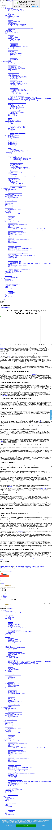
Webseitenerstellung (12, 156)
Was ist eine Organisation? (10, 189)
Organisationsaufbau (7, 188)
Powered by (16, 6)
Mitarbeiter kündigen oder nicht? (14, 246)
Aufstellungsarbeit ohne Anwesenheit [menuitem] (15, 750)
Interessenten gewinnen (12, 65)
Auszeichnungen (11, 35)
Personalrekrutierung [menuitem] (9, 727)
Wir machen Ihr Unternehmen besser (15, 193)
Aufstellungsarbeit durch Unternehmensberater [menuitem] (17, 751)
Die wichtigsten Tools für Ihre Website (20, 159)
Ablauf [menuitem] (9, 745)
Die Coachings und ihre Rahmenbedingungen (19, 150)
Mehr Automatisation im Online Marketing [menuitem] (16, 653)
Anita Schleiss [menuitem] (8, 618)
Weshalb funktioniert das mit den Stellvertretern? (17, 265)
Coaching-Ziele (13, 149)
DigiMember (11, 608)
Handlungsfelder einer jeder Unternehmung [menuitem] (13, 714)
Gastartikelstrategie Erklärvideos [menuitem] (14, 630)
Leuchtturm (10, 118)
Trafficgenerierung (11, 173)
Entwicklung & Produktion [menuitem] (13, 718)
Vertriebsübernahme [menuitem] (12, 686)
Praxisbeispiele (11, 198)
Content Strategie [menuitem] (11, 697)
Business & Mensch (9, 274)
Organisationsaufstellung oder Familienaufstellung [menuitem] (18, 769)
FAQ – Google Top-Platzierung (14, 115)
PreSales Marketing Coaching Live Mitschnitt (17, 24)
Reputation (10, 119)
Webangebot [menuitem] (10, 625)
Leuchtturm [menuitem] (10, 671)
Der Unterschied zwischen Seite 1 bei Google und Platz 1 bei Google (21, 99)
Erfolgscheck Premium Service (14, 179)
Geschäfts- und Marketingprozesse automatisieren (15, 62)
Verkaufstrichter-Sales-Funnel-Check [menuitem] (15, 701)
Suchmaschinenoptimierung (13, 75)
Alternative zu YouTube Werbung (17, 107)
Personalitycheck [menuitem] (8, 793)
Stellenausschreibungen (12, 206)
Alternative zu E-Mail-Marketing (16, 108)
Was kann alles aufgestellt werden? (15, 262)
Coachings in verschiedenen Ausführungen (16, 146)
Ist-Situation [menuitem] (10, 763)
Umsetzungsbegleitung (12, 144)
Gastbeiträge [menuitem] (10, 808)
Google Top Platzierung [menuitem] (10, 656)
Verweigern (9, 825)
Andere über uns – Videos (15, 40)
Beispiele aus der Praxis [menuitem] (12, 744)
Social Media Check (14, 181)
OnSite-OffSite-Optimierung (16, 81)
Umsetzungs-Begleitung (15, 145)
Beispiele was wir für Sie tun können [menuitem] (12, 635)
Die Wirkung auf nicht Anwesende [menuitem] (14, 753)
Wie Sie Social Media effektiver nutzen (20, 183)
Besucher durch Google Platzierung (15, 101)
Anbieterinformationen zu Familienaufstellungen (17, 224)
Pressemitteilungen (11, 292)
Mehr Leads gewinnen (12, 63)
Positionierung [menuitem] (8, 670)
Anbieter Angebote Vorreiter (13, 227)
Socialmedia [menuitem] (10, 706)
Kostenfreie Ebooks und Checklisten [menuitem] (12, 802)
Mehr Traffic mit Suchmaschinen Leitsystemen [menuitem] (17, 665)
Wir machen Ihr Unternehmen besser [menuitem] (15, 712)
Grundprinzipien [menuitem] (11, 762)
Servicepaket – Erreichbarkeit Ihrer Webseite (19, 167)
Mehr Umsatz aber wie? (12, 247)
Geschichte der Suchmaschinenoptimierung (18, 77)
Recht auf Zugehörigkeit (12, 254)
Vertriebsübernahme (12, 138)
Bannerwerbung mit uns (17, 160)
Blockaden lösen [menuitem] (8, 791)
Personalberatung (8, 210)
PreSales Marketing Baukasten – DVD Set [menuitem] (16, 629)
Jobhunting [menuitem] (10, 737)
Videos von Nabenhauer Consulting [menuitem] (12, 619)
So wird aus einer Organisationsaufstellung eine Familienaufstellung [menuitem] (21, 773)
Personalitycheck (8, 276)
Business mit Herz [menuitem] (8, 634)
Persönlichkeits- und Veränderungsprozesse (13, 271)
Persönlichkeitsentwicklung (8, 220)
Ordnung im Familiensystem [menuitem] (13, 768)
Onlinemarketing (11, 131)
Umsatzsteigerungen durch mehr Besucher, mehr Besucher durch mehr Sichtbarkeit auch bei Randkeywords (29, 98)
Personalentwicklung (9, 203)
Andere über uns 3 (14, 44)
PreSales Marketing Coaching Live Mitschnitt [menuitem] (17, 627)
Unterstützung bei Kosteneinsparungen (15, 259)
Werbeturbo (12, 175)
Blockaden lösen (8, 273)
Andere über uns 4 (14, 45)
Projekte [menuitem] (9, 645)
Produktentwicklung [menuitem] (9, 715)
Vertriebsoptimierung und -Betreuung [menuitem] (12, 683)
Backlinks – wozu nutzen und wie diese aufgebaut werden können (23, 90)
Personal (4, 202)
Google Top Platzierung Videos (14, 21)
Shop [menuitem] (4, 815)
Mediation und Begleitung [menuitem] (10, 790)
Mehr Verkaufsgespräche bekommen (15, 67)
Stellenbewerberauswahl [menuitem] (12, 775)
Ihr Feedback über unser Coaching (17, 151)
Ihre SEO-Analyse (11, 114)
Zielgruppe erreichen (14, 88)
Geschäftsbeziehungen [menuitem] (12, 761)
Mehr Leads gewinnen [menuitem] (12, 648)
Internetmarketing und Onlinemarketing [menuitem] (13, 675)
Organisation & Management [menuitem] (11, 720)
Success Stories (11, 51)
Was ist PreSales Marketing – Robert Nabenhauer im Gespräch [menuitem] (20, 631)
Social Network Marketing (15, 184)
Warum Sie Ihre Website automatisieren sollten (22, 158)
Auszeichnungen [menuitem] (11, 638)
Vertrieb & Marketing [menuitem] (7, 646)
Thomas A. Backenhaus (15, 56)
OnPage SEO (15, 166)
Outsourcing (10, 130)
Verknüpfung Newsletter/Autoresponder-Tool (19, 126)
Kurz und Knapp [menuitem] (11, 617)
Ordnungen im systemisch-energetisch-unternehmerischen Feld (20, 248)
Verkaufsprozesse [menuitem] (11, 679)
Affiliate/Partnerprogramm (10, 285)
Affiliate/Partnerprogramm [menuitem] (10, 803)
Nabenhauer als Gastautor (13, 50)
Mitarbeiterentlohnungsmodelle (14, 213)
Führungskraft (20, 531)
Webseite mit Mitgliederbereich (16, 163)
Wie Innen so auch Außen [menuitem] (13, 784)
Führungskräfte (44, 488)
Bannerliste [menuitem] (10, 806)
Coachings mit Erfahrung (15, 39)
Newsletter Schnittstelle (15, 125)
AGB (6, 294)
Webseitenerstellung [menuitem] (12, 699)
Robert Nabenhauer (9, 11)
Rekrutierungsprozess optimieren (14, 209)
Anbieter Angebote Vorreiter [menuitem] (13, 746)
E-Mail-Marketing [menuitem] (11, 677)
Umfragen (7, 281)
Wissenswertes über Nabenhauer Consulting (16, 10)
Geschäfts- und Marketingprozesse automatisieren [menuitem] (15, 647)
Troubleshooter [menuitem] (8, 738)
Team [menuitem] (9, 616)
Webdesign (10, 122)
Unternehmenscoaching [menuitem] (12, 691)
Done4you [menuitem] (10, 700)
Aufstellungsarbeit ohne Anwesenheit (15, 231)
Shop (4, 298)
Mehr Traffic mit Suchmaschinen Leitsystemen (17, 103)
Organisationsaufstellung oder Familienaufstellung (18, 250)
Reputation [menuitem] (10, 672)
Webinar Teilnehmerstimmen (13, 37)
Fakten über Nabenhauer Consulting (15, 9)
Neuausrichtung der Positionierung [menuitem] (14, 673)
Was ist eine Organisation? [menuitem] (10, 708)
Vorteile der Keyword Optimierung (17, 96)
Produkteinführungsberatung (13, 197)
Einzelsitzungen (11, 238)
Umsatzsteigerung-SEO (15, 82)
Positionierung (8, 116)
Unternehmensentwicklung (10, 191)
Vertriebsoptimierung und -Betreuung (12, 135)
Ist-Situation (10, 244)
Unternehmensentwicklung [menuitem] (10, 710)
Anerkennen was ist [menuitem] (12, 752)
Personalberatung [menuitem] (8, 729)
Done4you (10, 169)
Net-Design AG (13, 54)
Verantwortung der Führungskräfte (14, 261)
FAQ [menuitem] (6, 813)
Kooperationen (8, 279)
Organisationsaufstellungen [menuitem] (13, 742)
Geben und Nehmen (12, 241)
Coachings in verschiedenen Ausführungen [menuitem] (16, 693)
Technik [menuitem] (9, 655)
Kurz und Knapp (11, 14)
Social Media (10, 20)
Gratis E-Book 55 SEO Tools (13, 73)
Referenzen (7, 33)
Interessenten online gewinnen (14, 23)
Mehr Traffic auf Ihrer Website (14, 66)
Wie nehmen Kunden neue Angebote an (16, 268)
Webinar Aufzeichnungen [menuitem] (13, 788)
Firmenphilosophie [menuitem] (9, 611)
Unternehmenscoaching (12, 143)
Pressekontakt (10, 293)
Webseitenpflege (13, 165)
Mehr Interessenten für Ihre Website (17, 157)
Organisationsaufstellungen (13, 223)
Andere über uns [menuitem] (11, 640)
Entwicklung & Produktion (13, 199)
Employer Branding (9, 211)
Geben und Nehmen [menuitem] (12, 760)
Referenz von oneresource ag (16, 53)
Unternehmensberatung (9, 194)
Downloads (10, 289)
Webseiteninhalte (13, 80)
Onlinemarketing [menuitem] (11, 682)
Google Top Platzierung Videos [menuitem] (14, 624)
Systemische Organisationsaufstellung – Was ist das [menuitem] (18, 770)
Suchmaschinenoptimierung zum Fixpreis (18, 76)
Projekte (9, 60)
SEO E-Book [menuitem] (10, 622)
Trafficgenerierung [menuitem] (11, 702)
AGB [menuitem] (6, 812)
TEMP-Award (13, 36)
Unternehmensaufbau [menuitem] (9, 709)
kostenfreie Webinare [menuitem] (9, 798)
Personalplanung (8, 204)
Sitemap (4, 593)
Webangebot (10, 22)
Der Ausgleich (10, 235)
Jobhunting (10, 218)
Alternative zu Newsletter (15, 111)
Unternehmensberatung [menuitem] (9, 713)
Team (9, 13)
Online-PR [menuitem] (10, 698)
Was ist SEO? (13, 85)
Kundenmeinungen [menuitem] (11, 632)
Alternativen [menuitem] (10, 667)
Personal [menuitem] (4, 721)
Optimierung (2, 348)
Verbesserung (4, 395)
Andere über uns (11, 38)
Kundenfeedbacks (13, 47)
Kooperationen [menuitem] (8, 797)
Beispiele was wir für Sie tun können (12, 32)
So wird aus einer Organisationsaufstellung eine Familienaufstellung (21, 255)
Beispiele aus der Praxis (12, 225)
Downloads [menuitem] (10, 807)
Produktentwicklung (9, 196)
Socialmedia (10, 180)
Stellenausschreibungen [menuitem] (12, 725)
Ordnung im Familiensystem (13, 249)
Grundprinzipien (11, 243)
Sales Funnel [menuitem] (10, 678)
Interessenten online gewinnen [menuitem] (14, 626)
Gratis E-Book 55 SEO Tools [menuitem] (13, 657)
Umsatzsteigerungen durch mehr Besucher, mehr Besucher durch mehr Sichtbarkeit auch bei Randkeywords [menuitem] (29, 661)
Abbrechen (28, 6)
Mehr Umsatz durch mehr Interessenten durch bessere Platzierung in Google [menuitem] (23, 663)
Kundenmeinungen (11, 29)
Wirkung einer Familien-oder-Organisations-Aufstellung (19, 269)
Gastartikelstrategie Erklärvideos (14, 26)
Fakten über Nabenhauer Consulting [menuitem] (15, 612)
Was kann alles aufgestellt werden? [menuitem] (15, 780)
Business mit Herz (8, 31)
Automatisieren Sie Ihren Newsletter (17, 127)
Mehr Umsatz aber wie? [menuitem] (12, 766)
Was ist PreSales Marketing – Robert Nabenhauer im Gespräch (20, 28)
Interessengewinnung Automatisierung (17, 133)
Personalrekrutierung (9, 208)
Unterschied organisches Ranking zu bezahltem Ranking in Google (23, 97)
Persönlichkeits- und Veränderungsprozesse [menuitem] (13, 789)
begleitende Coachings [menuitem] (12, 688)
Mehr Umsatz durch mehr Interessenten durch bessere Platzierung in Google (23, 100)
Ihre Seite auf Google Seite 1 (16, 84)
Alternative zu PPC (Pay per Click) (17, 110)
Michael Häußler (13, 58)
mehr (43, 825)
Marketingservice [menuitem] (8, 695)
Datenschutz (5, 597)
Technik (9, 70)
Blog (4, 299)
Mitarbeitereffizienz (11, 216)
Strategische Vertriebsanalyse (13, 137)
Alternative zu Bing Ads (15, 106)
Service (4, 278)
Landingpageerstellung (14, 161)
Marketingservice (8, 152)
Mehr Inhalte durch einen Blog (16, 164)
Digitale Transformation (12, 17)
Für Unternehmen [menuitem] (11, 759)
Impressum (5, 596)
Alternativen (10, 104)
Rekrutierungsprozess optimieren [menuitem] (14, 728)
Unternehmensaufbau (9, 190)
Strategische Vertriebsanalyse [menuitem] (13, 685)
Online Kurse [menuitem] (7, 800)
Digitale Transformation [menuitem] (12, 620)
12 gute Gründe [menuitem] (8, 633)
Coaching (9, 148)
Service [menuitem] (4, 796)
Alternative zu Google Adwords (16, 105)
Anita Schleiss (8, 15)
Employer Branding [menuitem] (9, 730)
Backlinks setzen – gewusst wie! (16, 95)
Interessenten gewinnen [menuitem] (12, 649)
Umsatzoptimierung (11, 136)
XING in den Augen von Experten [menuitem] (14, 641)
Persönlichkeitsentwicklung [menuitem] (8, 739)
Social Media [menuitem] (10, 623)
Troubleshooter (8, 219)
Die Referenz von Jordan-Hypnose (17, 55)
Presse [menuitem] (6, 805)
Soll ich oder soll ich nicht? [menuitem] (13, 774)
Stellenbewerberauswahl (12, 257)
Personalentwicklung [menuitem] (9, 722)
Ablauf (9, 226)
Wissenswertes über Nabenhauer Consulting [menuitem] (16, 614)
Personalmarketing (8, 205)
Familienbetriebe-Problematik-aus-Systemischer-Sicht (18, 239)
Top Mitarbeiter (8, 212)
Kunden (9, 356)
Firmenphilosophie (9, 8)
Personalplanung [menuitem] (8, 723)
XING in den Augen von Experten (14, 48)
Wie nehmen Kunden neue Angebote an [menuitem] (16, 785)
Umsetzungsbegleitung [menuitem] (12, 692)
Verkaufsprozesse (11, 129)
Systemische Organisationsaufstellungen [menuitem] (13, 740)
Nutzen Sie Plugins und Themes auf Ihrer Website (20, 168)
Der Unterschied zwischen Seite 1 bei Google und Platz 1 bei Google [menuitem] (21, 662)
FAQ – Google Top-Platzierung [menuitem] (14, 669)
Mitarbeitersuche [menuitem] (11, 736)
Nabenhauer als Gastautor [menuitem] (13, 642)
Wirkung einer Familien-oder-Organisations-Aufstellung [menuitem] (19, 787)
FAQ (6, 295)
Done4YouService (14, 171)
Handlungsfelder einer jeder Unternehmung (13, 195)
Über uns (4, 7)
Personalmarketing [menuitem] (8, 724)
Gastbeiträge (10, 291)
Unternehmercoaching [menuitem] (12, 690)
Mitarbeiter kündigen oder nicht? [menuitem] (14, 765)
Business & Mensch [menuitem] (9, 792)
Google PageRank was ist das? (16, 86)
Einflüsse (9, 236)
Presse (6, 287)
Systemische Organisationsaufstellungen (13, 221)
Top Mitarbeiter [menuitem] (8, 731)
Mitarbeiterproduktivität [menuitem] (12, 733)
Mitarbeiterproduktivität (12, 214)
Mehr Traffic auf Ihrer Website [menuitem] (14, 650)
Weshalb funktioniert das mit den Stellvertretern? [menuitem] (17, 783)
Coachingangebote (9, 140)
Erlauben (35, 6)
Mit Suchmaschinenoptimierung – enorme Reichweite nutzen (22, 93)
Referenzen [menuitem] (7, 637)
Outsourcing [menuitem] (10, 680)
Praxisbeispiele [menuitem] (11, 717)
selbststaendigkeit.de (14, 59)
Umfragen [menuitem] (7, 799)
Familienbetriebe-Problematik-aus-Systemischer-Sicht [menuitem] (18, 758)
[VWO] (19, 6)
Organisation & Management (11, 201)
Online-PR (10, 155)
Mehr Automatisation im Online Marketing (16, 68)
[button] (2, 2)
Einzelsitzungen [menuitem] (11, 757)
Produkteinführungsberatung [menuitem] (13, 716)
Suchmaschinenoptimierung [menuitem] (13, 660)
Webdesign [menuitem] (10, 676)
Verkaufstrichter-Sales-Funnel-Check (15, 172)
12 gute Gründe (8, 30)
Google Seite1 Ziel (14, 78)
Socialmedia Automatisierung (16, 187)
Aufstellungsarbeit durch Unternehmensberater (17, 232)
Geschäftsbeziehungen (12, 242)
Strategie (12, 134)
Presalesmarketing (13, 174)
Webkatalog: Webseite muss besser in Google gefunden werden (23, 176)
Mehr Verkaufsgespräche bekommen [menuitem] (15, 652)
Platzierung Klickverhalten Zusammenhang (18, 83)
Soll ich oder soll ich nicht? (13, 256)
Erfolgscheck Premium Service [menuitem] (14, 705)
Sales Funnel (10, 128)
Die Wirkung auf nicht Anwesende (14, 234)
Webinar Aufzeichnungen (13, 270)
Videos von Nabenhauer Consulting (12, 16)
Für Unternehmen (11, 240)
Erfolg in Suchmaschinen (15, 92)
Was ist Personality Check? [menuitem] (13, 795)
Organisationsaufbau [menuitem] (7, 707)
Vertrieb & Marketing (7, 61)
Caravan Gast (13, 52)
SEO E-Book (10, 18)
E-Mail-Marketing (11, 123)
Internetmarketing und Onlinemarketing (13, 121)
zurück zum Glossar (5, 307)
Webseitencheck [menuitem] (11, 659)
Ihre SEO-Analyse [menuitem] (11, 668)
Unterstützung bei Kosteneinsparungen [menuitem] (15, 777)
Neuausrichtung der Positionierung (14, 120)
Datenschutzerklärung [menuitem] (9, 814)
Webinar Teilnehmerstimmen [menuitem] (13, 639)
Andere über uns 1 (14, 41)
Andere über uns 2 (14, 43)
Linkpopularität (13, 91)
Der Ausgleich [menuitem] (10, 754)
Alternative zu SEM (14, 113)
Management (10, 486)
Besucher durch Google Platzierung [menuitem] (15, 664)
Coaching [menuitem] (9, 694)
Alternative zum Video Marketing (17, 112)
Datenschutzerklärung (9, 296)
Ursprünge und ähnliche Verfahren (17, 251)
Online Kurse (7, 283)
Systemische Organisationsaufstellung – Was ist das (18, 253)
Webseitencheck (11, 74)
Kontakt (4, 594)
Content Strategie (11, 153)
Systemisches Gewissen (12, 258)
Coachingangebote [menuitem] (9, 687)
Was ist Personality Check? (13, 277)
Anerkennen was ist (12, 233)
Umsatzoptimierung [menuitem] (11, 684)
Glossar (6, 286)
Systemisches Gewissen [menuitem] (12, 776)
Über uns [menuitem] (4, 610)
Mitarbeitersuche (11, 217)
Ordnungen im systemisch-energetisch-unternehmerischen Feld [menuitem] (20, 767)
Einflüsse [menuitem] (9, 755)
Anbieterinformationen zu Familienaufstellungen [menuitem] (17, 743)
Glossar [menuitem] (6, 804)
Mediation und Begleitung (10, 272)
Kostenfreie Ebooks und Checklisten (12, 284)
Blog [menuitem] (4, 817)
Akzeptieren (26, 825)
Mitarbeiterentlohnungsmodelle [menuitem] (14, 732)
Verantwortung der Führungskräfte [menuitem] (14, 778)
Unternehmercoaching (12, 142)
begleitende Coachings (12, 141)
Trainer (1, 441)
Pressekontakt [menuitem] (10, 811)
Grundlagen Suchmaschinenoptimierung (18, 89)
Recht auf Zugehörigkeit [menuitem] (12, 772)
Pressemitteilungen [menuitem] (11, 810)
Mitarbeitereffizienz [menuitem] (11, 735)
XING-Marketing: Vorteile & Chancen (18, 186)
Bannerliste (10, 288)
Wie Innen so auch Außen (13, 266)
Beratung (14, 464)
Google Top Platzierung (10, 71)
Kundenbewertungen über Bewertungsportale (19, 46)
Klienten (39, 421)
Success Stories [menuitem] (11, 644)
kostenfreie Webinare (9, 280)
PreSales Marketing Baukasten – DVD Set (16, 25)
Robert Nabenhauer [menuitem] (9, 615)
